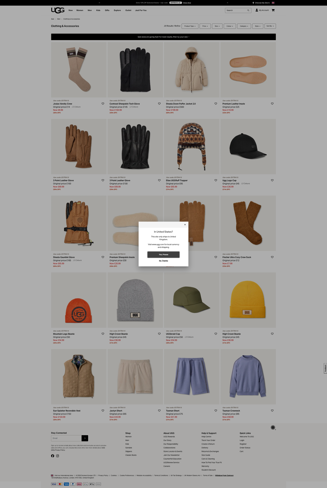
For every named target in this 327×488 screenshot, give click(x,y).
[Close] (185, 225)
